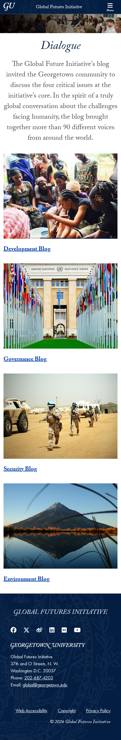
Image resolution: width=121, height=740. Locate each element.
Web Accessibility (31, 710)
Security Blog (20, 470)
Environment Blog (27, 580)
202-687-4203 (38, 678)
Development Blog (27, 250)
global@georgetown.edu (45, 685)
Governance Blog (25, 360)
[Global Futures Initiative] (60, 611)
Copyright (66, 710)
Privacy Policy (98, 710)
